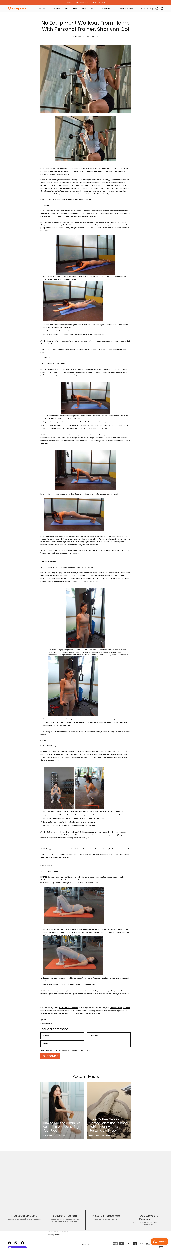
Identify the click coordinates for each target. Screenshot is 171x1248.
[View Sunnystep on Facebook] (22, 1243)
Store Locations (125, 8)
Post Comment (50, 1056)
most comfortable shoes (68, 1008)
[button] (151, 8)
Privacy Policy (54, 1234)
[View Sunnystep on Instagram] (9, 1243)
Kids (75, 8)
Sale (84, 8)
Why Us (94, 8)
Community (107, 8)
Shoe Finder (43, 8)
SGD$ (143, 8)
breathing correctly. (122, 550)
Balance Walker (116, 1008)
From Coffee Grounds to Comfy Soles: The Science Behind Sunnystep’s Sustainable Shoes (108, 1125)
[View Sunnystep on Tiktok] (15, 1243)
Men (66, 8)
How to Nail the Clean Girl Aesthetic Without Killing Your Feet (62, 1127)
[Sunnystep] (17, 8)
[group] (85, 2)
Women (57, 8)
